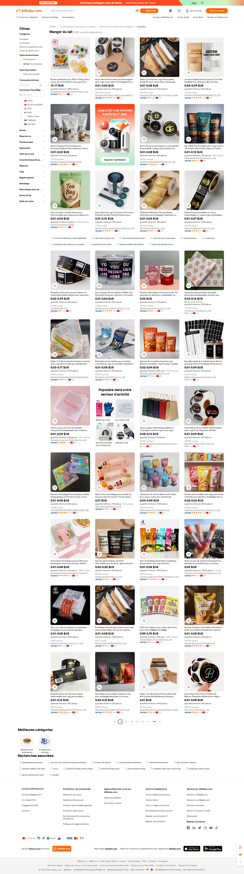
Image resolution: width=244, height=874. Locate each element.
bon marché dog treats (110, 769)
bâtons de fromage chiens (162, 244)
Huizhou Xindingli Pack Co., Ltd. (108, 576)
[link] (240, 847)
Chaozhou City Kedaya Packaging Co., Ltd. (202, 573)
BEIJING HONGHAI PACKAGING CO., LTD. (202, 95)
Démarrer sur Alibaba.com (198, 800)
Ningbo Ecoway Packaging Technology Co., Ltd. (159, 443)
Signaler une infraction (155, 821)
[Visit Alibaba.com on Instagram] (205, 827)
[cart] (179, 11)
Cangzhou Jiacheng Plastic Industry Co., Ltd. (159, 576)
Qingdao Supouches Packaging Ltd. (66, 162)
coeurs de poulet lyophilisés (130, 762)
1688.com (93, 861)
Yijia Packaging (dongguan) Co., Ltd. (155, 308)
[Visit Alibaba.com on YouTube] (211, 827)
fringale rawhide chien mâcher (132, 244)
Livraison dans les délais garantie (77, 805)
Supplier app (111, 849)
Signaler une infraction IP (156, 816)
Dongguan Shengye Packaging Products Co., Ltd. (70, 573)
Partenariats (192, 816)
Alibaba (52, 27)
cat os (55, 769)
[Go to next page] (159, 721)
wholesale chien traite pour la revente (69, 244)
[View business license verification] (147, 869)
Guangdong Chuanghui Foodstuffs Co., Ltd (69, 91)
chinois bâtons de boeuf (158, 762)
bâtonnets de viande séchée (134, 238)
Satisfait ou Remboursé (73, 800)
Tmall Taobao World (108, 861)
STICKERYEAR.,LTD (59, 308)
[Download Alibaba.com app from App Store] (191, 848)
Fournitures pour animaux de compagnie (77, 27)
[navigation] (32, 374)
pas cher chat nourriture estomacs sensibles (68, 762)
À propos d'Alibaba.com (33, 789)
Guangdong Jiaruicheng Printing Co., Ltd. (202, 510)
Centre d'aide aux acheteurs (157, 795)
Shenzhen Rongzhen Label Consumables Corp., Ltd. (115, 95)
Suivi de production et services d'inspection (76, 817)
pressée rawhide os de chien (33, 769)
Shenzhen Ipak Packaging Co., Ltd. (155, 373)
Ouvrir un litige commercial (157, 805)
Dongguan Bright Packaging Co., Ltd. (200, 158)
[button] (137, 10)
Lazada (122, 861)
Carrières (26, 811)
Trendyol (152, 861)
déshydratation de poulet (32, 762)
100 (154, 722)
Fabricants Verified (112, 798)
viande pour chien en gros (199, 769)
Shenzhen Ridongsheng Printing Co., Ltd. (158, 162)
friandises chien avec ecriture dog (167, 769)
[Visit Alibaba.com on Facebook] (188, 827)
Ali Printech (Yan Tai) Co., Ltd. (152, 228)
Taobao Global (134, 861)
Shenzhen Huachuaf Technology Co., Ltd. (69, 440)
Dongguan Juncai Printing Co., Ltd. (110, 377)
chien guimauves (190, 238)
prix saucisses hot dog (136, 769)
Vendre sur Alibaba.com (197, 795)
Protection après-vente (73, 811)
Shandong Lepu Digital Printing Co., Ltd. (112, 308)
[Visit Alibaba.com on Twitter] (199, 827)
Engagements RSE (30, 805)
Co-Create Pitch (29, 800)
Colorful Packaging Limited (62, 224)
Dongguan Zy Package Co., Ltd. (198, 310)
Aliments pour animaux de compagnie (116, 27)
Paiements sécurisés (72, 795)
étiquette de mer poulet (102, 244)
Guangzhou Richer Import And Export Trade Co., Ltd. (159, 95)
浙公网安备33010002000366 (168, 870)
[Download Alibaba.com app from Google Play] (212, 848)
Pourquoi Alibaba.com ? (32, 795)
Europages (163, 861)
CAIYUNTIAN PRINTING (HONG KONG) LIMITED (70, 510)
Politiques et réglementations (76, 824)
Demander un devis (112, 803)
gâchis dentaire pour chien (33, 775)
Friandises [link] (141, 27)
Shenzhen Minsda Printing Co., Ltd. (199, 228)
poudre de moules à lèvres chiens (79, 769)
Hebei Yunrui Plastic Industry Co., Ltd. (67, 643)
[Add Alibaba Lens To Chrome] (61, 848)
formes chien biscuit (103, 762)
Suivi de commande (195, 805)
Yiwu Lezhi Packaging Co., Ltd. (108, 506)
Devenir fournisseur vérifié (198, 811)
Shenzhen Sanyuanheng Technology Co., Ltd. (115, 228)
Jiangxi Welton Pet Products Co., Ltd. (156, 639)
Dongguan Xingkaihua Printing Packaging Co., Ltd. (70, 377)
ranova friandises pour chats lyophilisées (70, 238)
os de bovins (210, 238)
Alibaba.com (175, 849)
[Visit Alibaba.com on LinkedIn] (194, 827)
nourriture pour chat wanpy (164, 238)
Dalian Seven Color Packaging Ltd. (154, 510)
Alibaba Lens (35, 849)
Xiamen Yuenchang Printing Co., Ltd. (200, 377)
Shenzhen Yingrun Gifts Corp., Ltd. (199, 443)
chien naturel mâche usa (104, 238)
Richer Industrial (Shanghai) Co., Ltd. (111, 643)
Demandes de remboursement (159, 811)
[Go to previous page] (114, 721)
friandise (55, 775)
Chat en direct (151, 800)
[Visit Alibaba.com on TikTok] (216, 827)
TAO (144, 861)
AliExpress (81, 861)
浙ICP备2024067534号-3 (194, 870)
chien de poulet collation (186, 762)
